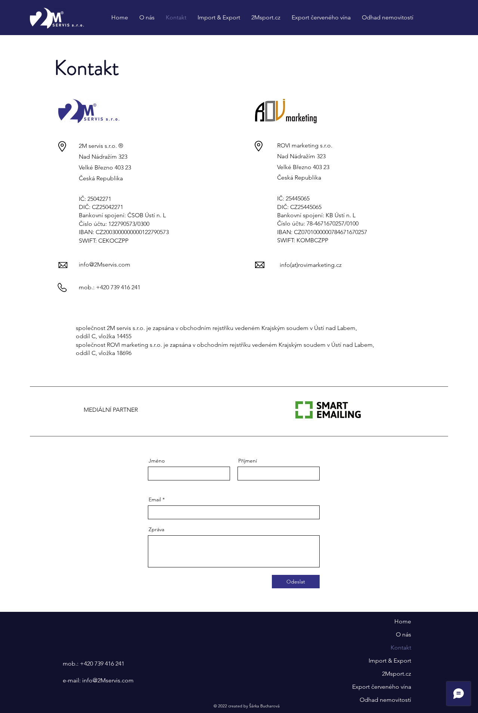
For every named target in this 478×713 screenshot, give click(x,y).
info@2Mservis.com (104, 264)
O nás (403, 634)
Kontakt (401, 647)
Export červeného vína (381, 686)
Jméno (157, 460)
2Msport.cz (396, 673)
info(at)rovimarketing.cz (311, 264)
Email (155, 499)
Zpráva (156, 529)
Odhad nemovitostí (385, 699)
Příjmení (247, 460)
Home (402, 621)
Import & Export (390, 660)
